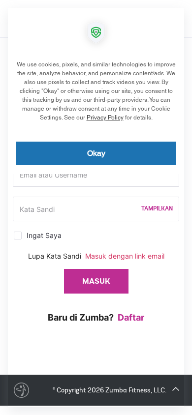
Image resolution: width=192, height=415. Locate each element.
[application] (96, 207)
